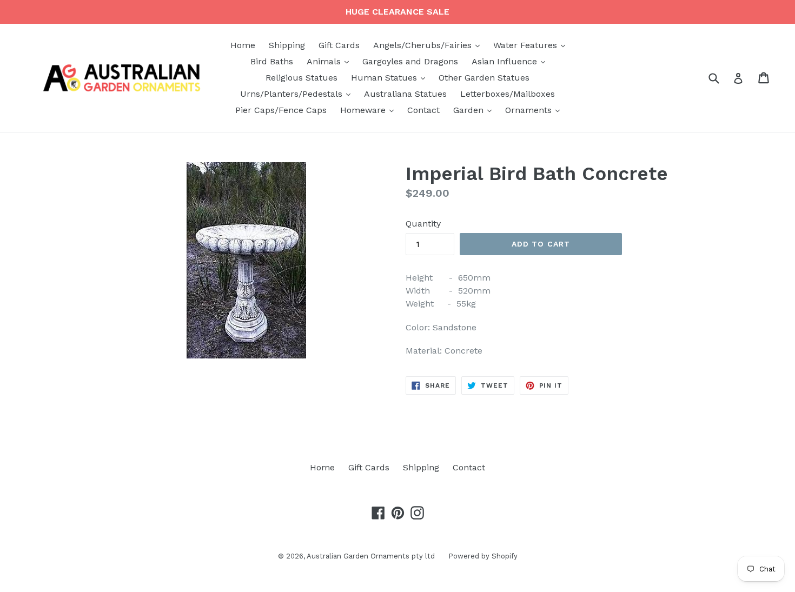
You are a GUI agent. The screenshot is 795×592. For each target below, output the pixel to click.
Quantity (423, 223)
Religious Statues (301, 77)
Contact (423, 110)
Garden (475, 109)
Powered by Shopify (483, 556)
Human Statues (390, 77)
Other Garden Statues (484, 77)
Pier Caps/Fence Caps (281, 110)
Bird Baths (271, 61)
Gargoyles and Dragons (410, 61)
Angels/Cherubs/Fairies (429, 44)
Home (242, 45)
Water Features (532, 44)
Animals (330, 61)
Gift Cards (339, 45)
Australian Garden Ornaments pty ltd (371, 556)
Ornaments (535, 109)
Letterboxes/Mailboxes (507, 94)
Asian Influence (511, 61)
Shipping (287, 45)
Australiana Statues (405, 94)
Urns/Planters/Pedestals (298, 93)
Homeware (369, 109)
